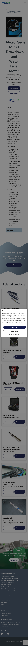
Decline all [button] (14, 331)
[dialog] (14, 323)
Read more (9, 323)
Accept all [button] (14, 327)
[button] (14, 335)
